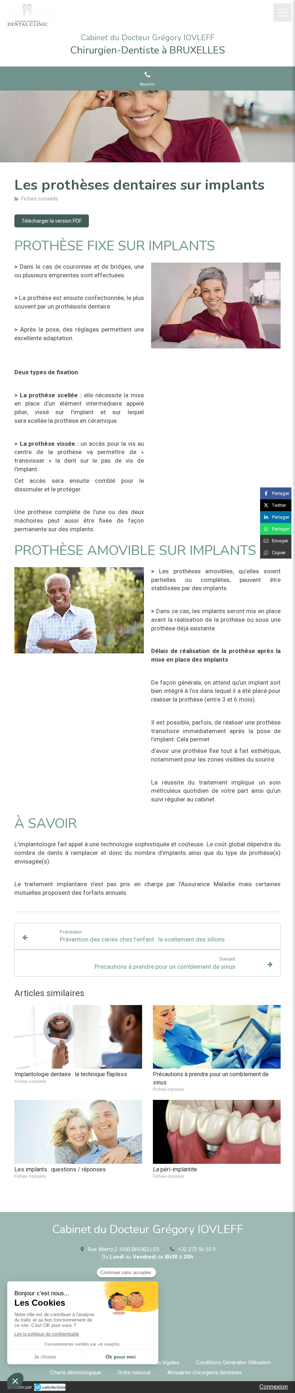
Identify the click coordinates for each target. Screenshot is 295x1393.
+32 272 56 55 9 (196, 1249)
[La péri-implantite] (217, 1132)
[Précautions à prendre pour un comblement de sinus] (217, 1037)
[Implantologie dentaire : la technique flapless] (78, 1037)
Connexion (273, 1386)
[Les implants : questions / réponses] (78, 1132)
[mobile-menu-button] (282, 13)
